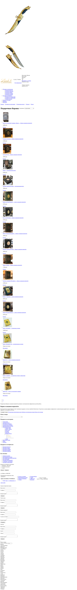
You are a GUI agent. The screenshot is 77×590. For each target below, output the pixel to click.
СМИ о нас (32, 478)
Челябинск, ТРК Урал (6, 465)
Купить (4, 127)
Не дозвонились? (18, 82)
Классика (7, 432)
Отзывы (20, 479)
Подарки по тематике (7, 95)
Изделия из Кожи (8, 92)
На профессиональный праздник (9, 458)
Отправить (3, 522)
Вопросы (5, 101)
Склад (3, 468)
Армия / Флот (8, 428)
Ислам (32, 104)
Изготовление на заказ (7, 456)
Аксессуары (5, 421)
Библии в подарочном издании (28, 412)
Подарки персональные (8, 460)
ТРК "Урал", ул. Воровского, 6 (9, 480)
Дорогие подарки (6, 455)
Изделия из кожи (6, 447)
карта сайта (3, 482)
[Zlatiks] (5, 112)
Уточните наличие (6, 466)
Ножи (4, 441)
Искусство (7, 430)
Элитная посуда (6, 422)
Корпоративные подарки (8, 425)
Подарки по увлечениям (10, 97)
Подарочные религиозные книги (15, 412)
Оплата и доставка (7, 100)
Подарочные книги (20, 104)
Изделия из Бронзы (9, 91)
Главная (2, 104)
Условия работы (33, 476)
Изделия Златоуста (9, 90)
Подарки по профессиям (10, 96)
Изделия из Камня (9, 94)
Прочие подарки (8, 99)
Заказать (2, 495)
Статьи (31, 477)
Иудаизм (9, 436)
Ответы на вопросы (22, 478)
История (7, 431)
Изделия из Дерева (9, 93)
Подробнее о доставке (26, 80)
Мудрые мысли (8, 433)
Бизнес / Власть (8, 429)
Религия (27, 104)
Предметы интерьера (7, 423)
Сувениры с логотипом (8, 461)
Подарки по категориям (10, 104)
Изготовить (5, 348)
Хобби (6, 439)
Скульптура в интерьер (7, 424)
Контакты (5, 102)
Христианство (11, 437)
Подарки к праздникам (7, 462)
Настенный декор (6, 440)
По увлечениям (6, 459)
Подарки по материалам (8, 89)
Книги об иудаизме (39, 412)
